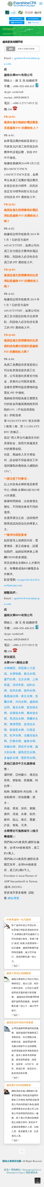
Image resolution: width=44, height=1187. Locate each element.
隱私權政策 (32, 1172)
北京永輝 (24, 679)
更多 (15, 966)
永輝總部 (9, 668)
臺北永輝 (29, 673)
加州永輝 (15, 690)
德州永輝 (29, 690)
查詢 (11, 48)
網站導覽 (13, 898)
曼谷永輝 (18, 707)
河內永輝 (21, 702)
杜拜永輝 (15, 735)
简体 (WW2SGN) (16, 22)
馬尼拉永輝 (17, 718)
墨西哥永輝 (28, 758)
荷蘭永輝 (9, 746)
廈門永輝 (9, 679)
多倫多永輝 (11, 758)
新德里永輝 (17, 730)
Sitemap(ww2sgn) (15, 1172)
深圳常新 (18, 685)
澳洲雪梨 (15, 724)
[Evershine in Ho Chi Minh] (22, 8)
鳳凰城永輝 (11, 696)
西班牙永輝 (25, 746)
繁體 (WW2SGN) (33, 22)
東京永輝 (26, 696)
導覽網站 (15, 1170)
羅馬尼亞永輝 (26, 752)
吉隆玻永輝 (17, 713)
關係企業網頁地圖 (11, 1161)
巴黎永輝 (15, 741)
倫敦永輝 (29, 741)
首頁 (6, 1170)
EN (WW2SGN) (17, 19)
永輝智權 (15, 673)
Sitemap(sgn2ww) (31, 1170)
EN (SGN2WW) (33, 19)
